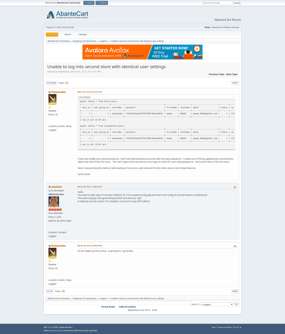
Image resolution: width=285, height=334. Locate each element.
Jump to (195, 304)
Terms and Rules (225, 327)
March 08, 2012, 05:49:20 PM (89, 245)
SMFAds (47, 331)
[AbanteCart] (49, 228)
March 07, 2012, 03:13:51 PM (89, 92)
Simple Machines (66, 327)
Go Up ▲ (237, 327)
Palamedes (58, 92)
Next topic (232, 74)
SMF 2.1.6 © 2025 (51, 327)
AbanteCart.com (136, 310)
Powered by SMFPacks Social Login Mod (80, 331)
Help (214, 327)
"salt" (139, 198)
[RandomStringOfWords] (49, 122)
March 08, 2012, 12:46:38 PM (89, 186)
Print (235, 83)
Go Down (51, 83)
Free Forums (58, 331)
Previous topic (216, 74)
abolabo (56, 187)
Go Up (49, 291)
